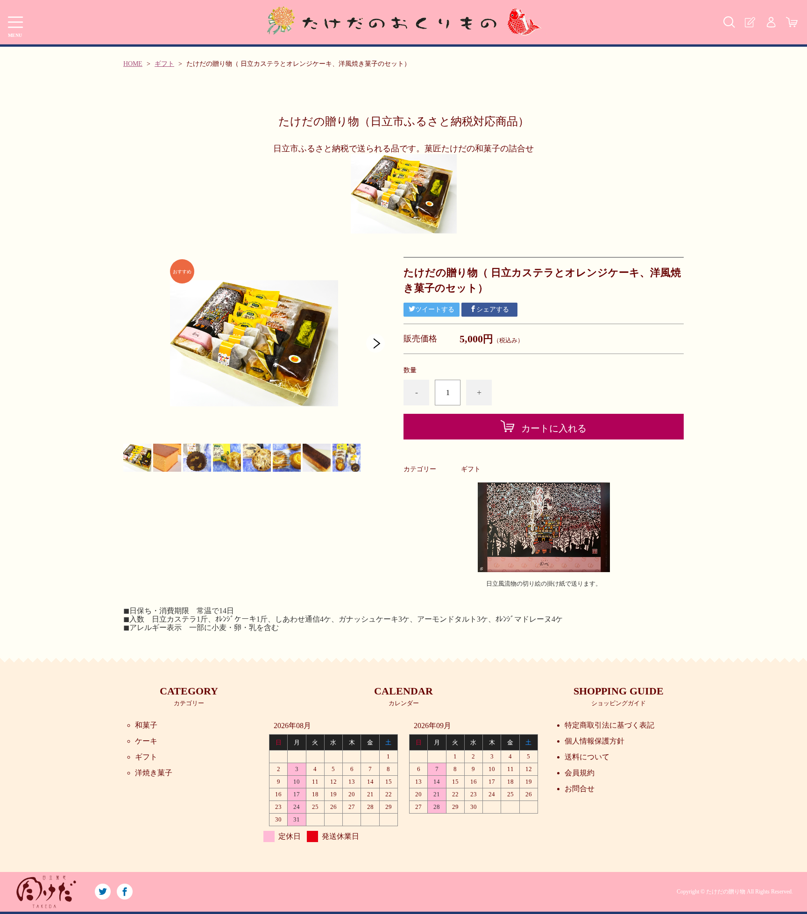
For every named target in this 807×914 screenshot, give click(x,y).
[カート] (791, 22)
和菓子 (146, 725)
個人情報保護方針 (594, 741)
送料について (587, 757)
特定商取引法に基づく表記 (609, 725)
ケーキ (146, 741)
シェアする (492, 309)
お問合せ (580, 789)
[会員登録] (749, 22)
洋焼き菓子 (153, 773)
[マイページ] (770, 22)
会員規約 (580, 773)
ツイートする (434, 309)
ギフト (164, 63)
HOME (132, 63)
